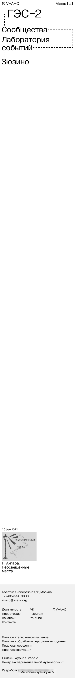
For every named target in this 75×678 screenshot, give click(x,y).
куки (47, 672)
